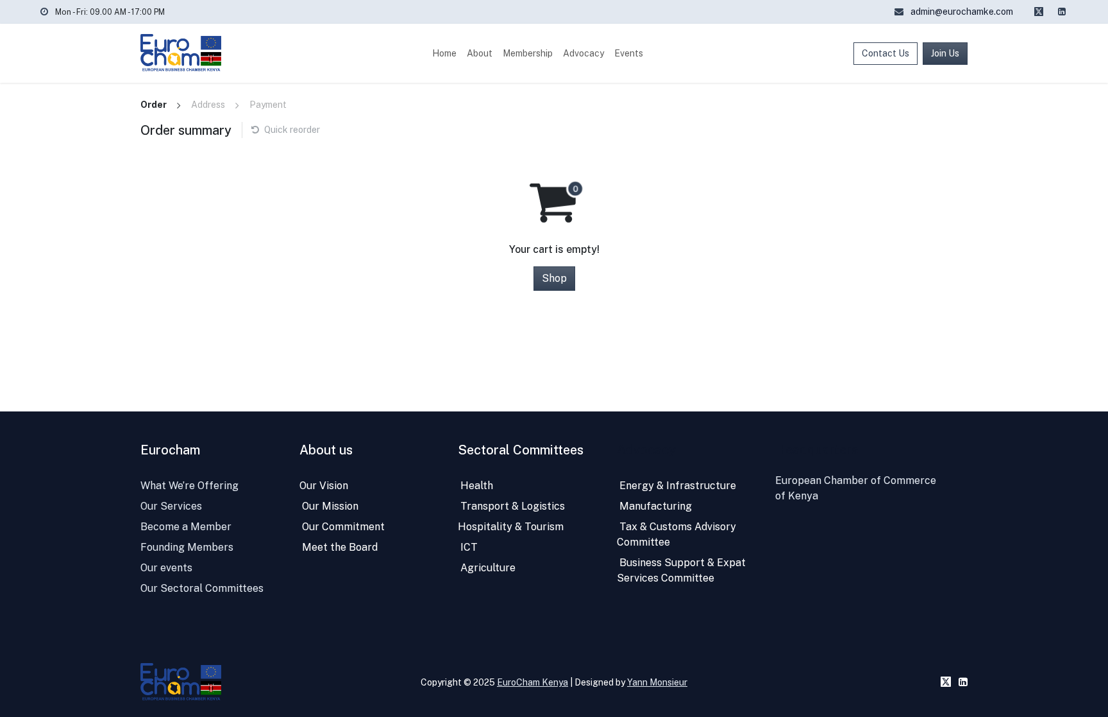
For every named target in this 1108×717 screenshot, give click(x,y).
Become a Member (185, 527)
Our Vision (323, 485)
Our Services (171, 506)
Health (475, 485)
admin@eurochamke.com (961, 11)
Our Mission (328, 506)
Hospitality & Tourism (511, 527)
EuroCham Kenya (532, 682)
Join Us (945, 53)
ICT (468, 547)
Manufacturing (654, 506)
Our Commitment (342, 527)
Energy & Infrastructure (676, 485)
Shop (554, 278)
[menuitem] (444, 53)
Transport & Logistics (511, 506)
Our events (166, 568)
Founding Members (186, 547)
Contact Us (885, 53)
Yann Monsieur (657, 682)
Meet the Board (338, 547)
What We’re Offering (189, 485)
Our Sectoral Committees (202, 588)
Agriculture (487, 568)
